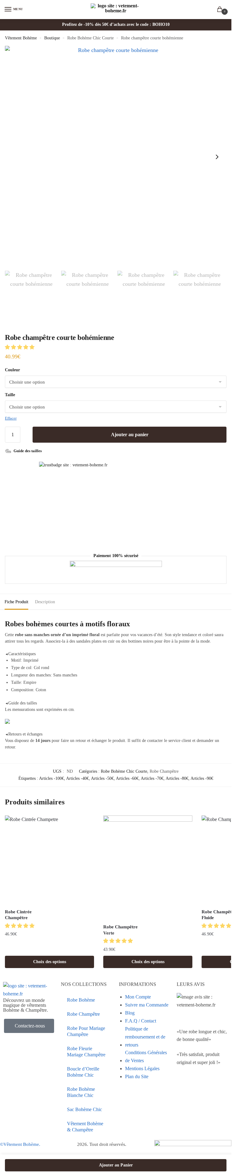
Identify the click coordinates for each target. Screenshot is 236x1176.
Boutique (52, 38)
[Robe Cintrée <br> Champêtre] (49, 860)
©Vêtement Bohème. (20, 1144)
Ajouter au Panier (116, 1165)
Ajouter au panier (129, 434)
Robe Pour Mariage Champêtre (86, 1031)
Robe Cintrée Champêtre (18, 914)
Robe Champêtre (164, 771)
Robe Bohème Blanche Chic (81, 1092)
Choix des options (49, 961)
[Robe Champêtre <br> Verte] (147, 867)
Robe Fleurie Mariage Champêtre (86, 1051)
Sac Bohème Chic (84, 1109)
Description (45, 602)
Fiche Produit (16, 602)
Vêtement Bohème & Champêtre (85, 1126)
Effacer (11, 418)
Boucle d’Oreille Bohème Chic (83, 1072)
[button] (20, 347)
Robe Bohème (81, 1000)
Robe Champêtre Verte (120, 929)
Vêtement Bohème (21, 38)
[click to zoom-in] (115, 157)
